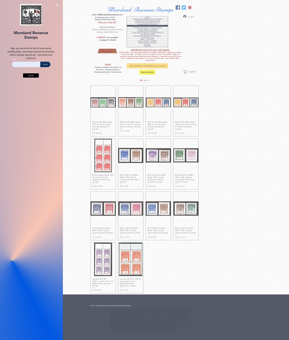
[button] (57, 4)
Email (14, 59)
